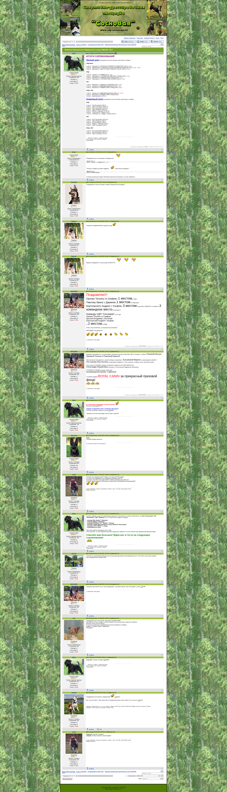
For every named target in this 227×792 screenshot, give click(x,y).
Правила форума (149, 38)
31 (118, 513)
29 (118, 435)
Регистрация (113, 33)
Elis (74, 618)
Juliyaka (73, 692)
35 (115, 657)
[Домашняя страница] (100, 729)
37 (114, 732)
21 (115, 53)
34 (118, 618)
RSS (123, 33)
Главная (105, 33)
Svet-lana (74, 182)
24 (118, 221)
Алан (74, 152)
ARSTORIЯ (73, 291)
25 (118, 256)
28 (118, 400)
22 (115, 152)
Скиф (74, 474)
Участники (140, 38)
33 (118, 584)
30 (118, 474)
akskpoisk (74, 435)
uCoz (120, 789)
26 (118, 291)
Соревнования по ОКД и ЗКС (96, 44)
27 (118, 351)
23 (115, 182)
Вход (119, 33)
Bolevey (73, 221)
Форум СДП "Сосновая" (68, 44)
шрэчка (74, 553)
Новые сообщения (129, 38)
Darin (74, 53)
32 (118, 553)
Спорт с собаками (81, 44)
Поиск (157, 38)
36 (115, 692)
